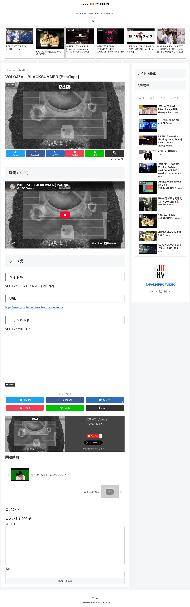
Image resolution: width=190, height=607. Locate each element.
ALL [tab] (163, 98)
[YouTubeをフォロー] (165, 291)
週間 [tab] (152, 98)
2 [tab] (97, 61)
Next (187, 43)
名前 (8, 568)
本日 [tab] (141, 98)
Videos (11, 384)
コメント (10, 523)
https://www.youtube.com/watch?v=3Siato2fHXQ (34, 307)
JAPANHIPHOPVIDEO (160, 284)
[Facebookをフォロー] (156, 291)
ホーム (95, 598)
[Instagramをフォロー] (160, 291)
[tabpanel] (19, 43)
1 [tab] (92, 61)
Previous (2, 43)
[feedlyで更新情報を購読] (169, 291)
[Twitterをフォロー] (152, 291)
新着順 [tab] (175, 98)
